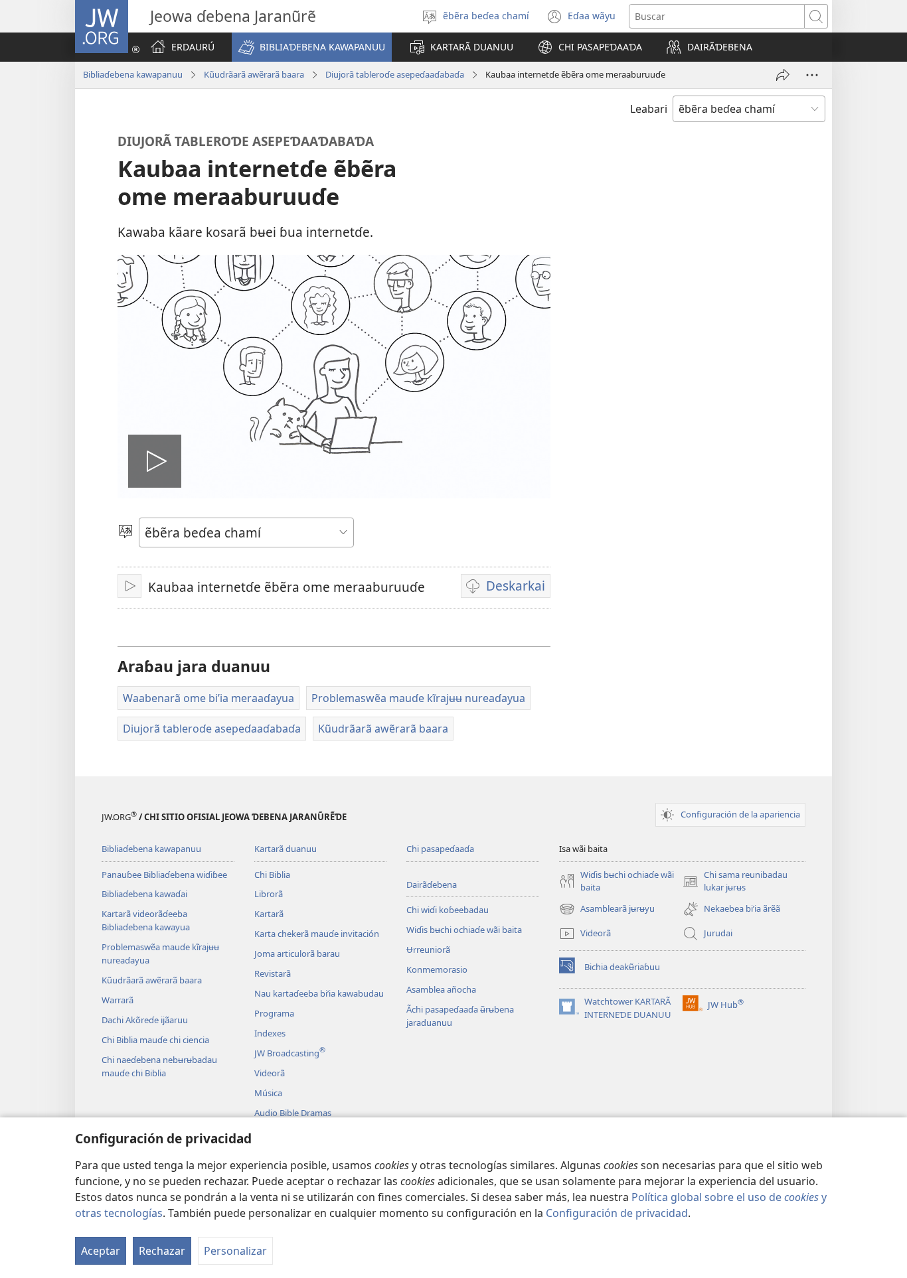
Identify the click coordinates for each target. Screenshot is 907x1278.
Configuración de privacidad (617, 1213)
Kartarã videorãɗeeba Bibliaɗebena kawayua (146, 920)
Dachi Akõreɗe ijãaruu (145, 1020)
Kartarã (269, 914)
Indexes (270, 1033)
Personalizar (235, 1250)
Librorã (268, 894)
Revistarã (272, 973)
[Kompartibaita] (783, 75)
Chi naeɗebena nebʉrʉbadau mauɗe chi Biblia (159, 1066)
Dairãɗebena (431, 884)
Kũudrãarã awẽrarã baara (254, 74)
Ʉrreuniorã (428, 950)
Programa (274, 1013)
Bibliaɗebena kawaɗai (144, 894)
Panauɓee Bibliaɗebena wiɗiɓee (164, 875)
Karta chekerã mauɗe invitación (316, 934)
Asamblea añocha (441, 989)
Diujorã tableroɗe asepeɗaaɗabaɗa (394, 74)
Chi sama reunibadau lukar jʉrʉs (735, 882)
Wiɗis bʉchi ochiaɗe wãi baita (464, 930)
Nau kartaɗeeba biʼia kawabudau (319, 993)
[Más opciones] (812, 75)
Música (268, 1093)
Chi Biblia (272, 875)
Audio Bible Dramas (292, 1113)
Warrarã (117, 1000)
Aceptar (100, 1250)
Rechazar (162, 1250)
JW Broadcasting (289, 1053)
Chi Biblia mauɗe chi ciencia (155, 1040)
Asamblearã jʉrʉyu (607, 909)
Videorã (269, 1073)
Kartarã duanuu (285, 849)
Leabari (648, 109)
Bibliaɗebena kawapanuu (133, 74)
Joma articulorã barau (297, 953)
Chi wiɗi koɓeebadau (447, 910)
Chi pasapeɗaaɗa (440, 849)
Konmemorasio (436, 969)
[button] (312, 47)
